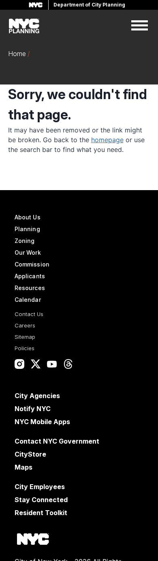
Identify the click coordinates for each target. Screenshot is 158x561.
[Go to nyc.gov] (33, 540)
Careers (25, 325)
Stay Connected (41, 500)
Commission (32, 264)
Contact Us (29, 314)
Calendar (28, 299)
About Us (28, 217)
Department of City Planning (89, 5)
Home (17, 54)
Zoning (25, 240)
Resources (30, 287)
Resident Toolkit (41, 513)
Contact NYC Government (57, 441)
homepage (107, 140)
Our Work (28, 252)
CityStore (30, 454)
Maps (23, 467)
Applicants (30, 276)
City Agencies (37, 396)
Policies (24, 348)
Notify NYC (33, 409)
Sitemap (25, 337)
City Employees (40, 487)
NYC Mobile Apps (42, 422)
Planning (27, 228)
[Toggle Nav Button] (139, 26)
